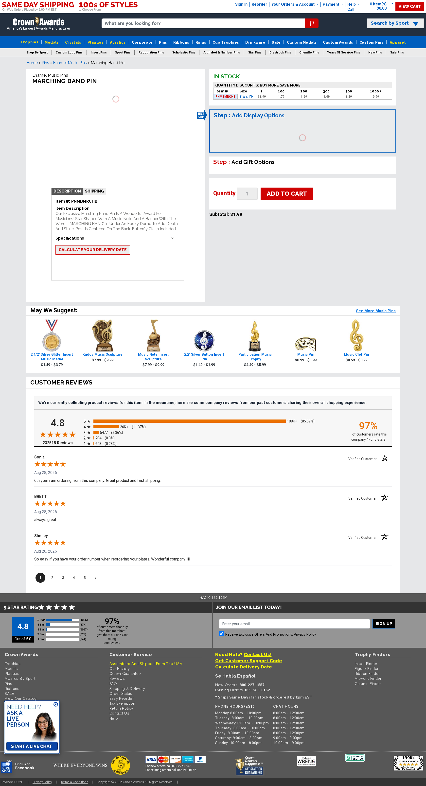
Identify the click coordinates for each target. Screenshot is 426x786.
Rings (200, 42)
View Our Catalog (21, 698)
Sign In (241, 4)
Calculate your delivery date (93, 249)
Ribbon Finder (367, 673)
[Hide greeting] (56, 705)
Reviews (117, 678)
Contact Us (119, 713)
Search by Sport (390, 23)
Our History (119, 668)
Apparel (398, 42)
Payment (331, 4)
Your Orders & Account (293, 4)
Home (32, 62)
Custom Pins (371, 42)
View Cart (410, 6)
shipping (94, 191)
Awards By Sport (20, 678)
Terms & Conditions (74, 782)
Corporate (142, 42)
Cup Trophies (226, 42)
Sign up (384, 623)
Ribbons (181, 42)
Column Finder (368, 683)
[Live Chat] (6, 767)
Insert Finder (366, 664)
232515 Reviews (62, 442)
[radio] (213, 421)
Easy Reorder (121, 698)
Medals (52, 42)
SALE (9, 693)
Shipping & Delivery (127, 688)
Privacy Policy (305, 634)
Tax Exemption (122, 703)
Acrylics (118, 42)
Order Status (120, 693)
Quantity (224, 193)
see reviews (112, 643)
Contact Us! (258, 654)
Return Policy (121, 708)
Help (351, 4)
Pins (163, 42)
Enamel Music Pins (70, 62)
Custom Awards (338, 42)
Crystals (73, 42)
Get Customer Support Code (248, 660)
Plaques (96, 42)
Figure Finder (367, 668)
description (67, 191)
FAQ (113, 683)
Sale (276, 42)
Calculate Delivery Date (243, 666)
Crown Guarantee (125, 673)
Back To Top (213, 597)
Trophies (29, 42)
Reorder (259, 4)
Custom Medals (302, 42)
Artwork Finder (368, 678)
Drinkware (255, 42)
